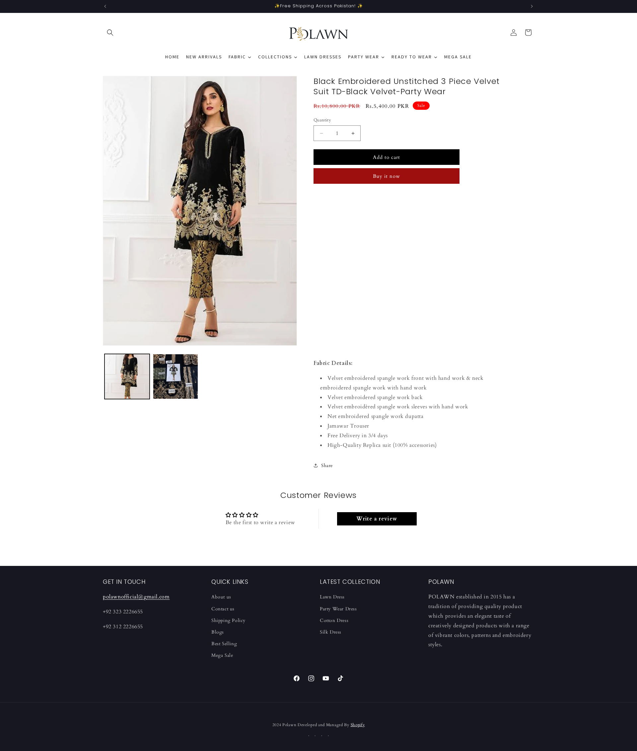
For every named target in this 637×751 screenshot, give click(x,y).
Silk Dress (330, 632)
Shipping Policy (228, 620)
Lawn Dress (332, 597)
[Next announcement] (532, 6)
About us (221, 597)
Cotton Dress (334, 620)
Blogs (217, 632)
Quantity (322, 120)
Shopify (358, 724)
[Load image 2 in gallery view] (175, 376)
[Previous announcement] (105, 6)
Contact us (223, 609)
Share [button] (327, 465)
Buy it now (386, 176)
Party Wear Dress (338, 609)
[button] (110, 32)
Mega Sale (222, 655)
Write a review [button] (376, 518)
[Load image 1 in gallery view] (127, 376)
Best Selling (224, 644)
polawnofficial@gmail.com (136, 596)
